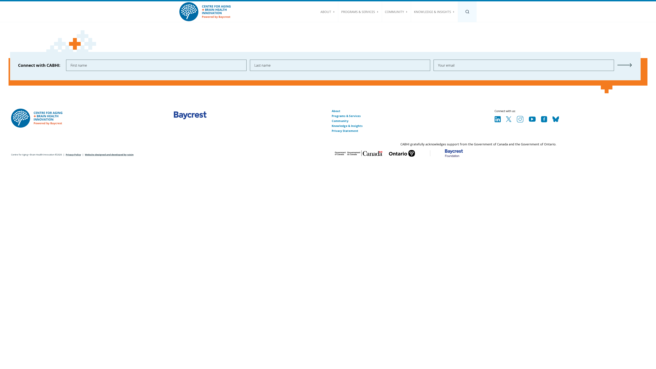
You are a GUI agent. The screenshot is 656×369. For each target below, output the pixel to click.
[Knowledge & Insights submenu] (453, 12)
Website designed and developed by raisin (109, 154)
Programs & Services (358, 12)
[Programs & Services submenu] (377, 12)
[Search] (467, 11)
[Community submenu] (406, 12)
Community (394, 12)
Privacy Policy (73, 154)
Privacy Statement (345, 131)
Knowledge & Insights (432, 12)
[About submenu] (333, 12)
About (325, 12)
